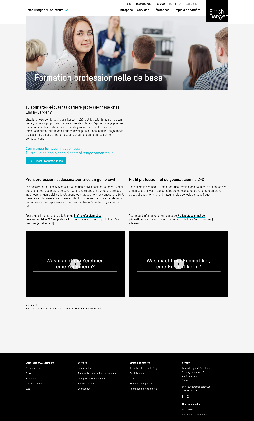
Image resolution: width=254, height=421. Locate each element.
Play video (75, 264)
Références (161, 10)
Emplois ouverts (138, 373)
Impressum (188, 409)
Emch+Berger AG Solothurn (39, 308)
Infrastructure (85, 368)
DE (170, 3)
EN (180, 3)
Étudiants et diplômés (141, 383)
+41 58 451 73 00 (191, 390)
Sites (28, 373)
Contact (161, 3)
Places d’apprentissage (49, 160)
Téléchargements (144, 3)
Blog (129, 3)
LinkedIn (183, 396)
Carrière (134, 378)
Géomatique (84, 388)
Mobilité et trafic (86, 383)
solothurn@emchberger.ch (196, 386)
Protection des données (194, 414)
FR (175, 3)
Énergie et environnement (91, 378)
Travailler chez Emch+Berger (144, 368)
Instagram (188, 396)
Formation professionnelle (143, 388)
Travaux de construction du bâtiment (97, 373)
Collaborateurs (33, 368)
